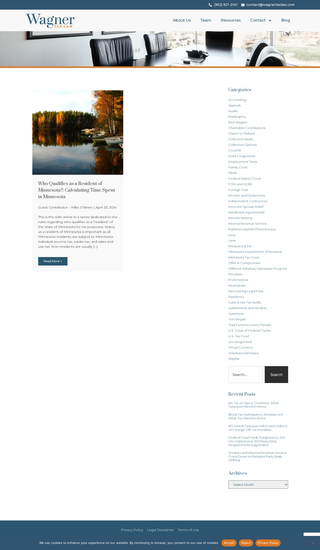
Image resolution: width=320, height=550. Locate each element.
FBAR (232, 173)
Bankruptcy (237, 116)
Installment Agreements (246, 212)
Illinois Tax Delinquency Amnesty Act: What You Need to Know (255, 416)
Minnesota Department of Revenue (255, 252)
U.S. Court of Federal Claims (249, 330)
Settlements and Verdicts (247, 308)
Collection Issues (240, 139)
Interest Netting (240, 218)
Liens (232, 240)
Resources (231, 20)
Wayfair (234, 358)
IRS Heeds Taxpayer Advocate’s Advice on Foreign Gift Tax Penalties (257, 428)
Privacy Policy (268, 543)
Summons (236, 313)
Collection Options (242, 145)
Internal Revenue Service (247, 223)
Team (205, 20)
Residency (236, 297)
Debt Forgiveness (241, 156)
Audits (233, 111)
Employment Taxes (242, 161)
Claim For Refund (241, 133)
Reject (246, 543)
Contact (258, 20)
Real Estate (236, 285)
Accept (229, 543)
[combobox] (245, 374)
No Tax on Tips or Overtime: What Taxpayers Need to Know (253, 405)
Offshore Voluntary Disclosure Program (257, 268)
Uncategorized (240, 342)
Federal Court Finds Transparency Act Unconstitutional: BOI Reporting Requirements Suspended (256, 441)
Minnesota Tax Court (243, 257)
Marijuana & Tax (240, 246)
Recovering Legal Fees (245, 291)
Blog (285, 20)
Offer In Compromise (244, 263)
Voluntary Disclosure (243, 353)
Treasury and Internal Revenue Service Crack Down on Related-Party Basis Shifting (257, 456)
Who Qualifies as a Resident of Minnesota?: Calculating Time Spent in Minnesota (76, 190)
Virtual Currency (240, 347)
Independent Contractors (247, 201)
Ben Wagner (238, 122)
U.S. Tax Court (238, 336)
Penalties (235, 274)
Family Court (238, 167)
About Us (182, 20)
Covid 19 (234, 150)
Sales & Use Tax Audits (244, 302)
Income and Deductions (246, 195)
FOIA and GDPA (240, 184)
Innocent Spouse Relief (246, 207)
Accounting (237, 100)
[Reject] (312, 543)
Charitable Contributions (246, 128)
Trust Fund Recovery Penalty (250, 325)
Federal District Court (244, 178)
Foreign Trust (238, 190)
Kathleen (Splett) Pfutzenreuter (252, 229)
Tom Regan (237, 319)
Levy (231, 235)
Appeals (234, 105)
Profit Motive (238, 280)
